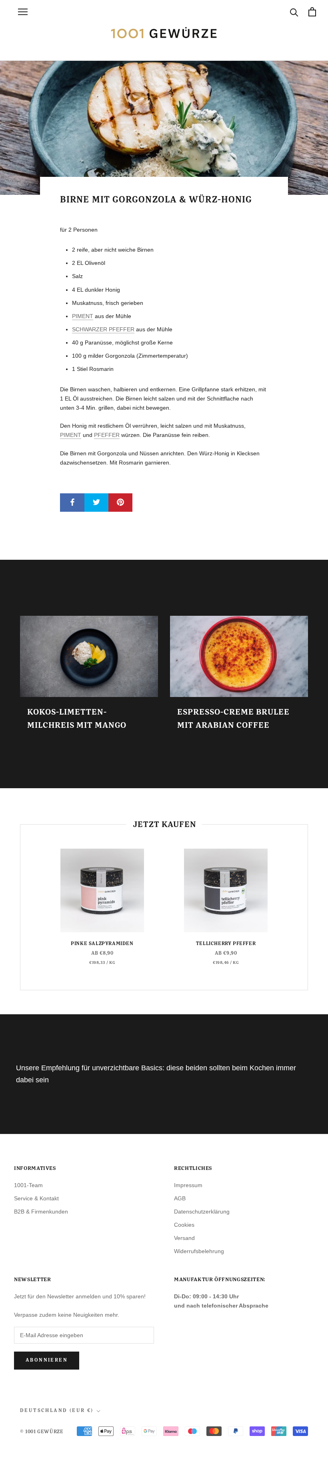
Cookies (184, 1225)
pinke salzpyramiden (102, 943)
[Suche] (294, 12)
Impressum (188, 1185)
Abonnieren (47, 1360)
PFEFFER (107, 435)
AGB (180, 1198)
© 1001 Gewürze (41, 1432)
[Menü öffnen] (23, 11)
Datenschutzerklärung (202, 1211)
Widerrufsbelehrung (199, 1251)
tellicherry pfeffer (226, 943)
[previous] (20, 907)
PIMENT (82, 316)
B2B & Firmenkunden (41, 1211)
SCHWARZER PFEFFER (103, 329)
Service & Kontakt (36, 1198)
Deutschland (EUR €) (57, 1410)
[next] (307, 907)
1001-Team (28, 1185)
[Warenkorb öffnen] (312, 11)
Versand (184, 1238)
